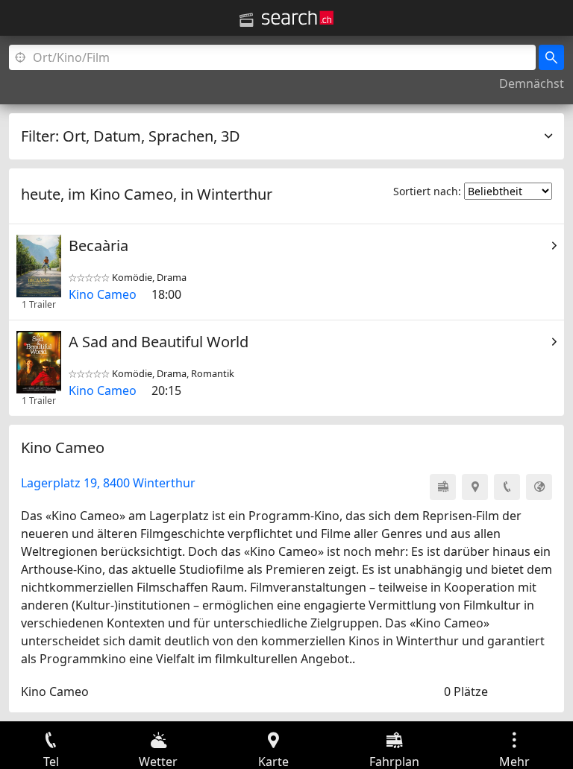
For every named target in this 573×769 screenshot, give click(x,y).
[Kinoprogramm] (246, 20)
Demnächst (531, 83)
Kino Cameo (103, 294)
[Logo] (298, 17)
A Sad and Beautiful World (158, 342)
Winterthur (234, 194)
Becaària (98, 245)
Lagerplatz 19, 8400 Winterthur (108, 483)
